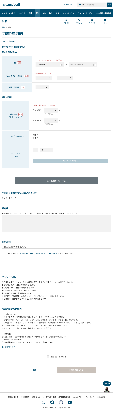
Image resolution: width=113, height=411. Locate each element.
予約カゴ (79, 23)
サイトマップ (89, 397)
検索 (109, 4)
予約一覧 (92, 23)
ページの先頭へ (107, 386)
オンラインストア (8, 13)
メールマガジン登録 (49, 397)
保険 (30, 13)
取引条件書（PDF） (9, 346)
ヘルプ (105, 23)
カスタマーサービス (85, 13)
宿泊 (37, 13)
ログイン (69, 5)
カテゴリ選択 (81, 5)
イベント (22, 13)
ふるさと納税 (47, 13)
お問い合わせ (36, 397)
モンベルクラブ (68, 13)
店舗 (57, 13)
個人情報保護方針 (64, 397)
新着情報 (66, 23)
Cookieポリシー (77, 397)
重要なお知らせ (13, 397)
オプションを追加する (70, 161)
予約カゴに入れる (76, 370)
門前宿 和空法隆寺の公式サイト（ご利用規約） (39, 253)
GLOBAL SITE (101, 397)
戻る (34, 370)
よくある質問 (25, 397)
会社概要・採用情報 (103, 13)
